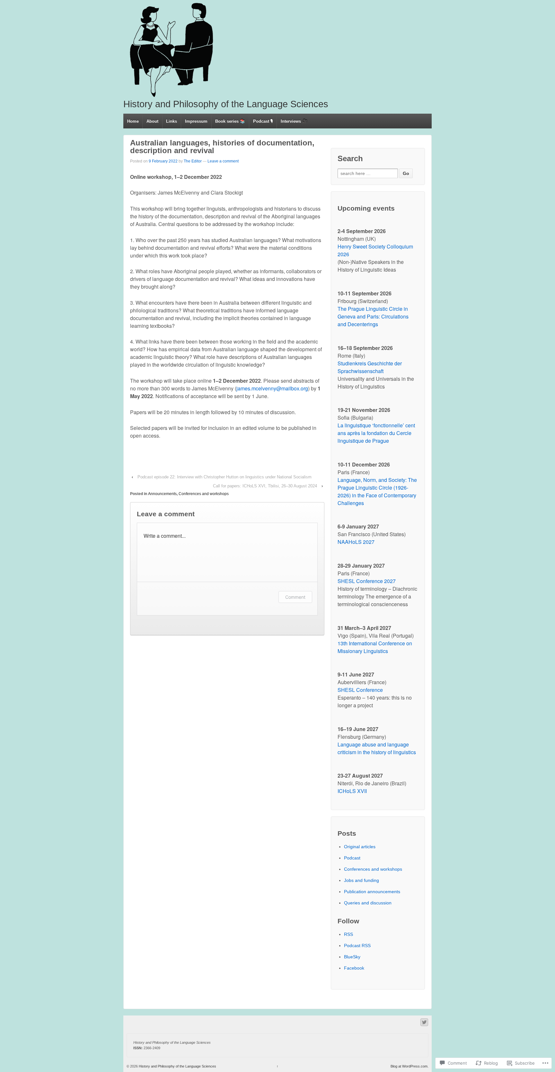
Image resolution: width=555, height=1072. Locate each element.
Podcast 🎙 (263, 121)
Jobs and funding (361, 880)
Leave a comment (223, 161)
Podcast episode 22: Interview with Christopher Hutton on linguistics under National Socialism (224, 477)
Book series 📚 (230, 121)
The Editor (193, 161)
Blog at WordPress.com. (409, 1066)
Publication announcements (372, 891)
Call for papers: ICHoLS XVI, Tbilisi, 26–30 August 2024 (265, 486)
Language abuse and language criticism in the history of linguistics (377, 748)
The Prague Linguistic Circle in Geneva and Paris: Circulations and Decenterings (373, 316)
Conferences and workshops (204, 494)
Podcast (352, 857)
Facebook (354, 968)
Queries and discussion (368, 902)
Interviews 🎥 (294, 121)
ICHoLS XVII (352, 791)
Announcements (162, 494)
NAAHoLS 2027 (356, 541)
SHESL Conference (360, 689)
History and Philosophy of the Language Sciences (225, 104)
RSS (348, 934)
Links (171, 121)
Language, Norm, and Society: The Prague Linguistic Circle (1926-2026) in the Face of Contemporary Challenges (377, 491)
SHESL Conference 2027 (367, 581)
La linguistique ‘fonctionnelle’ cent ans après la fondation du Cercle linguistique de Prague (376, 433)
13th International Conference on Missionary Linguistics (375, 647)
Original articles (359, 846)
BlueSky (352, 956)
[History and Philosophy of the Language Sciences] (171, 50)
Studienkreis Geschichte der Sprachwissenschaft (370, 367)
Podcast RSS (357, 945)
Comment (295, 597)
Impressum (196, 121)
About (152, 121)
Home (133, 121)
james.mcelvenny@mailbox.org (272, 388)
